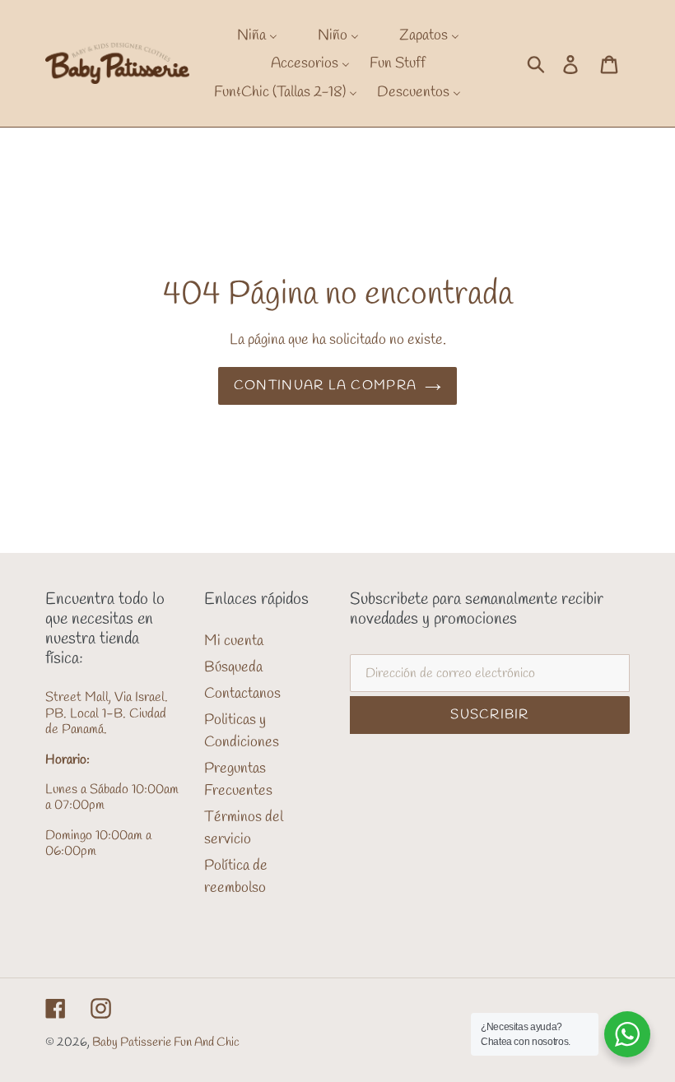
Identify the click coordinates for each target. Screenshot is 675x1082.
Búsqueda (233, 667)
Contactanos (242, 694)
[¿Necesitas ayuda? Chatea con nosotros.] (627, 1034)
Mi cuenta (233, 641)
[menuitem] (247, 35)
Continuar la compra (325, 385)
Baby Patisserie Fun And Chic (166, 1042)
